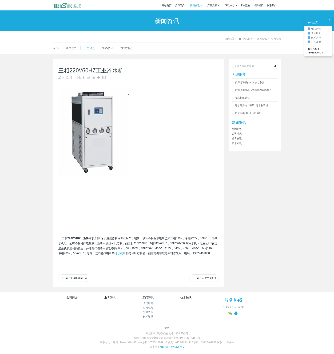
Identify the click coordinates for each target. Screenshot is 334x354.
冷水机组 (120, 253)
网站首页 (167, 5)
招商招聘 (258, 5)
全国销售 (71, 48)
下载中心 (229, 5)
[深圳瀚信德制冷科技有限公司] (67, 5)
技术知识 (126, 48)
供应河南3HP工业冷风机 (248, 113)
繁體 (167, 328)
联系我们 (272, 5)
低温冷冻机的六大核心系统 (249, 82)
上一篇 (74, 278)
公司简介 (180, 5)
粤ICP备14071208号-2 (172, 346)
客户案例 (245, 5)
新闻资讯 (195, 5)
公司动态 (276, 38)
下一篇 (204, 278)
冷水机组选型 (242, 97)
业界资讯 (107, 48)
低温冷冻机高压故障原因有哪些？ (253, 90)
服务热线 (233, 300)
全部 (56, 48)
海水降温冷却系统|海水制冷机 (251, 105)
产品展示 (212, 5)
